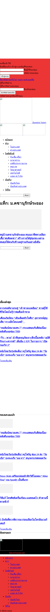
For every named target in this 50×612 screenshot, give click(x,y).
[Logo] (11, 134)
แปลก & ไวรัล (16, 176)
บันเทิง (8, 180)
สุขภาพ (13, 166)
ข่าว (7, 143)
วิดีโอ (7, 190)
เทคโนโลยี (15, 173)
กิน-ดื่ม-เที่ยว (15, 157)
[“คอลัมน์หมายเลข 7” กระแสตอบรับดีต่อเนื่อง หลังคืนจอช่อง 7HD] (6, 427)
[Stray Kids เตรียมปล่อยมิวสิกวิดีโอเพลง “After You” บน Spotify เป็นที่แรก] (6, 471)
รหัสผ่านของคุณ (31, 73)
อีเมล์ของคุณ (29, 89)
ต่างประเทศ (15, 150)
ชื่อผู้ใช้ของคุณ (30, 70)
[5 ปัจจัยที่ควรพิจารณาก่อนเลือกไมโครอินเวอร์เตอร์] (6, 514)
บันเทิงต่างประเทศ (18, 186)
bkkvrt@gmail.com (17, 553)
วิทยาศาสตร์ (15, 170)
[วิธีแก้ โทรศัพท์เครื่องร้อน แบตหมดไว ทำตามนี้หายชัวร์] (6, 492)
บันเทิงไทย (15, 183)
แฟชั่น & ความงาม (18, 163)
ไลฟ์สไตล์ (9, 153)
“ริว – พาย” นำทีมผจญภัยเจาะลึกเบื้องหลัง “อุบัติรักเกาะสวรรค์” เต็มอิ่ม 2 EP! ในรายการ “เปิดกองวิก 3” (25, 341)
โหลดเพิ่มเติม (6, 361)
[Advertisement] (25, 275)
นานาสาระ (15, 160)
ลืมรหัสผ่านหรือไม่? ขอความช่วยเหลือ (17, 80)
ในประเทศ (15, 147)
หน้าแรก (9, 140)
